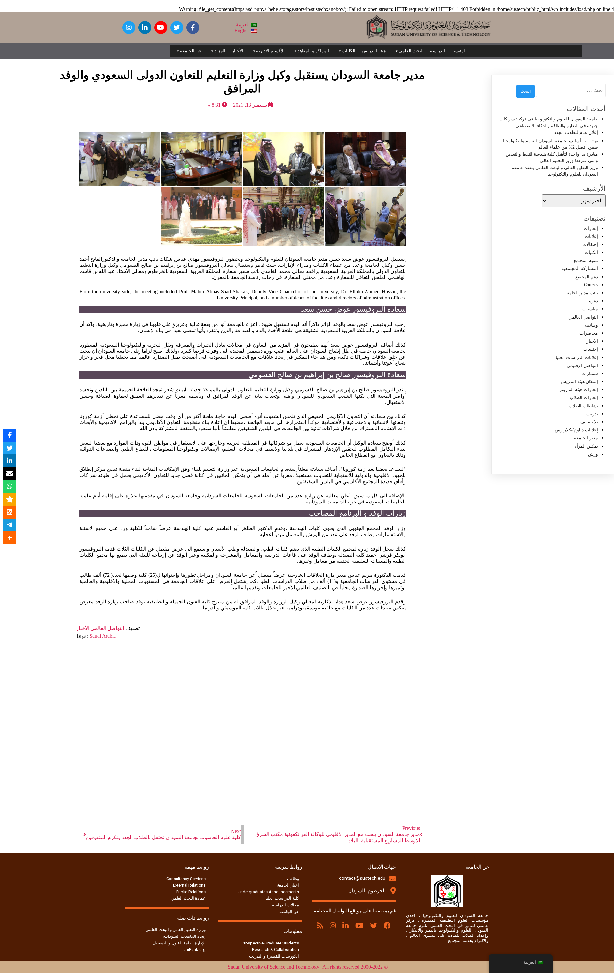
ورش (593, 454)
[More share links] (9, 537)
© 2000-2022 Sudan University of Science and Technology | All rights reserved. (307, 966)
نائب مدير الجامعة (581, 292)
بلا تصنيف (589, 422)
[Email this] (9, 473)
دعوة (593, 300)
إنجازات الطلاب (584, 397)
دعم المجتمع (586, 276)
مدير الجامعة (586, 438)
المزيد (219, 50)
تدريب (592, 414)
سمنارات (589, 373)
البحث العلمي (411, 50)
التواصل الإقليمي (582, 365)
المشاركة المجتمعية (580, 268)
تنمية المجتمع (586, 260)
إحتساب (590, 349)
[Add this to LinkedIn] (9, 460)
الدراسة (437, 50)
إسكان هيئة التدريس (579, 381)
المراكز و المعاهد (313, 50)
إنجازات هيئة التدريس (578, 389)
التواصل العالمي (106, 628)
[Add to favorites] (9, 499)
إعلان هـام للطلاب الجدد (576, 132)
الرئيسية (459, 50)
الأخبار (237, 50)
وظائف (591, 325)
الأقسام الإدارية (270, 50)
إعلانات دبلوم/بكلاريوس (576, 430)
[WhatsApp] (9, 486)
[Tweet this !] (9, 448)
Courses (591, 284)
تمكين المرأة (586, 446)
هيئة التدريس (374, 50)
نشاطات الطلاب (583, 406)
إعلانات (591, 236)
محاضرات (588, 333)
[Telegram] (9, 525)
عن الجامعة (190, 50)
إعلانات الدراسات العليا (577, 357)
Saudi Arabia (103, 636)
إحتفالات (590, 244)
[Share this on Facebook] (9, 435)
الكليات (348, 50)
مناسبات (590, 309)
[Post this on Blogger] (9, 512)
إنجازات (591, 228)
